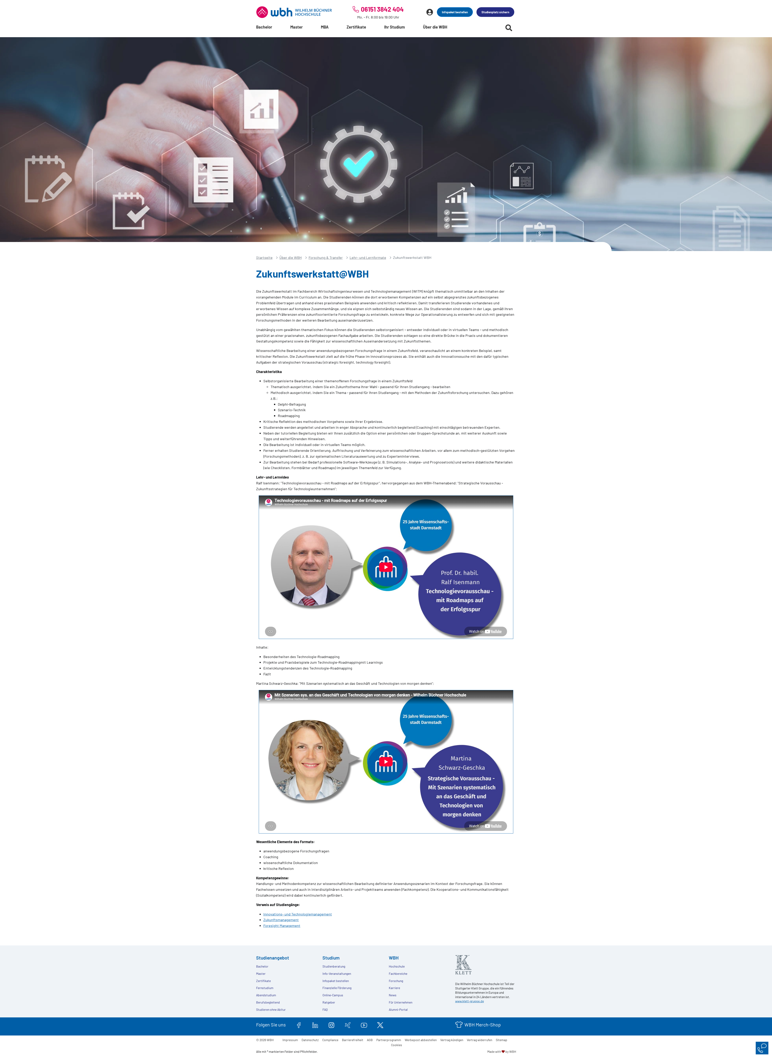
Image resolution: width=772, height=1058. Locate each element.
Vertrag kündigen (451, 1040)
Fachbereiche (398, 973)
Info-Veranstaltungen (336, 973)
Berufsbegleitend (268, 1002)
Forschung (396, 981)
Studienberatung (333, 966)
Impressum (290, 1040)
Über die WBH (435, 27)
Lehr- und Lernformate (368, 257)
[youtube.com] (364, 1024)
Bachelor (264, 27)
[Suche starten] (509, 27)
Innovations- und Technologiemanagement (297, 914)
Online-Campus (332, 995)
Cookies (396, 1045)
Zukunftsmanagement (281, 920)
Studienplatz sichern (495, 12)
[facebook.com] (299, 1024)
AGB (370, 1040)
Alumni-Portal (398, 1009)
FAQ (325, 1009)
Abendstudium (266, 995)
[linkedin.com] (315, 1024)
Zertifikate (356, 27)
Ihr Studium (394, 27)
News (392, 995)
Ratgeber (328, 1002)
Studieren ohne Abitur (271, 1009)
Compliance (330, 1040)
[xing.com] (348, 1024)
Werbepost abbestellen (421, 1040)
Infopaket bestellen (455, 12)
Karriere (394, 988)
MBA (325, 27)
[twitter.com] (380, 1024)
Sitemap (501, 1040)
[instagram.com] (331, 1024)
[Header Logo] (294, 12)
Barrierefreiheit (352, 1040)
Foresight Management (281, 925)
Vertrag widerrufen (479, 1040)
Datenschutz (310, 1040)
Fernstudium (264, 988)
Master (296, 27)
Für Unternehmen (400, 1002)
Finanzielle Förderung (336, 988)
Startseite (264, 257)
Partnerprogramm (388, 1040)
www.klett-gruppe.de (469, 1001)
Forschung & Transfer (326, 257)
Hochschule (397, 966)
